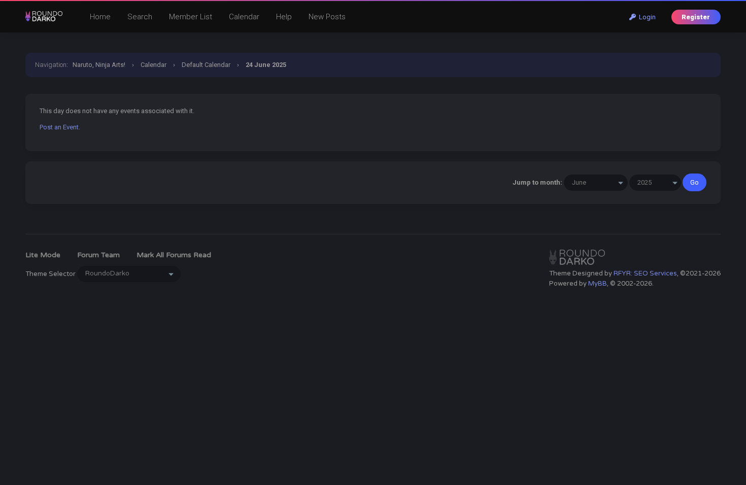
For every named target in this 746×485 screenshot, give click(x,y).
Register (696, 17)
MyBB (597, 284)
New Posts (327, 16)
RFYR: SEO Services (645, 273)
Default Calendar (206, 64)
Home (100, 16)
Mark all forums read (174, 255)
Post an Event (59, 127)
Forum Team (98, 255)
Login (646, 17)
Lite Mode (42, 255)
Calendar (244, 16)
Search (139, 16)
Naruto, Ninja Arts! (99, 64)
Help (284, 16)
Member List (190, 16)
